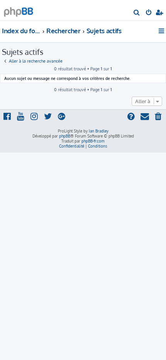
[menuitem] (137, 13)
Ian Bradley (98, 131)
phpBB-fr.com (93, 141)
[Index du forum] (18, 10)
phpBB (64, 136)
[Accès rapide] (162, 31)
